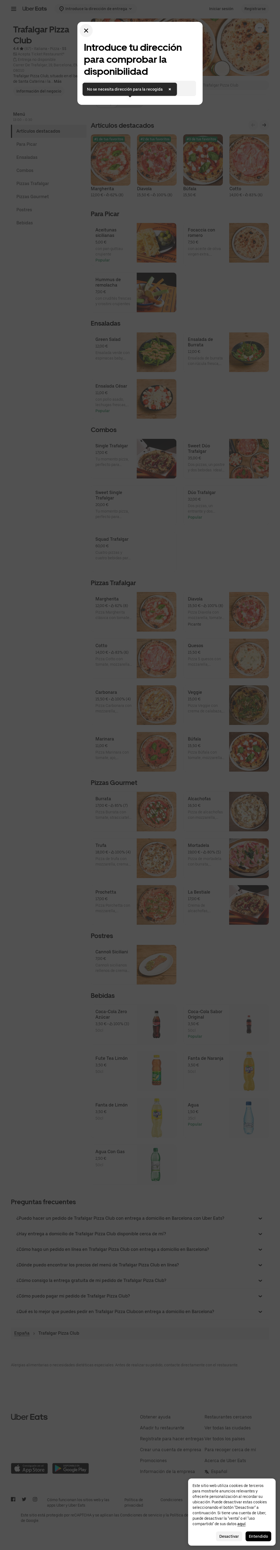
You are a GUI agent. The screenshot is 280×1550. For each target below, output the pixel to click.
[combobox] (144, 88)
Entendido (258, 1536)
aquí (241, 1524)
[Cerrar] (86, 30)
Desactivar (229, 1536)
